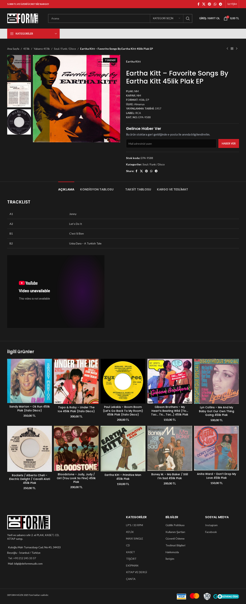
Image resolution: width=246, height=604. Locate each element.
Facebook (211, 532)
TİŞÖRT (131, 558)
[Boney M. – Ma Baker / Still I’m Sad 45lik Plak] (169, 448)
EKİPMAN (132, 565)
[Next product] (236, 48)
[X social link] (204, 4)
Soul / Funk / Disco (65, 48)
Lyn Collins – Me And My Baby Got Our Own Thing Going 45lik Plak (216, 411)
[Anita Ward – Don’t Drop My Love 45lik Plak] (216, 448)
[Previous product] (227, 48)
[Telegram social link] (220, 4)
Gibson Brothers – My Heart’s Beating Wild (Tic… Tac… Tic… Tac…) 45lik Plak (169, 410)
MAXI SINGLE (134, 538)
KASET (130, 552)
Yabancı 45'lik (42, 48)
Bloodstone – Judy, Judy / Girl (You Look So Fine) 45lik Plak (76, 478)
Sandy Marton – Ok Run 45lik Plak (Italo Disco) (29, 408)
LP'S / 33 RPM (134, 525)
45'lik (26, 48)
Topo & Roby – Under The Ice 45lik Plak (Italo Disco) (76, 409)
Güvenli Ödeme (175, 538)
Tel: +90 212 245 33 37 (22, 558)
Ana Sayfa (13, 48)
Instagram (211, 525)
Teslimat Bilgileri (175, 545)
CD (128, 545)
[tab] (66, 187)
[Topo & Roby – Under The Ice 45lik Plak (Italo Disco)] (76, 381)
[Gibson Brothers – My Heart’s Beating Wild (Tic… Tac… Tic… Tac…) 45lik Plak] (169, 381)
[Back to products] (232, 48)
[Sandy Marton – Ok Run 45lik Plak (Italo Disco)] (29, 381)
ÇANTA (131, 579)
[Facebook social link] (198, 4)
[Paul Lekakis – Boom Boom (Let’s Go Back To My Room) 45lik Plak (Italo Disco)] (123, 381)
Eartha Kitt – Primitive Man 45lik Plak (123, 477)
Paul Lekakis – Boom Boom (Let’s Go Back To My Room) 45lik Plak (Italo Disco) (123, 410)
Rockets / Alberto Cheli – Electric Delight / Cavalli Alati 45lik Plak (29, 479)
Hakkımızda (172, 552)
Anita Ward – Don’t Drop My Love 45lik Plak (216, 476)
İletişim (169, 558)
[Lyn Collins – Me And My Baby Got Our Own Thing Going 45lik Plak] (216, 381)
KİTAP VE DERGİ (136, 572)
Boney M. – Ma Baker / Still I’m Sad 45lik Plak (169, 476)
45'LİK (130, 532)
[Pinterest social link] (209, 4)
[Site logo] (22, 18)
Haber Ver (229, 143)
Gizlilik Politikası (175, 525)
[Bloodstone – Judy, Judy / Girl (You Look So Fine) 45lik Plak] (76, 448)
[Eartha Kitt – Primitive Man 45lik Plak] (123, 448)
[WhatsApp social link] (215, 4)
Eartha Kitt (133, 61)
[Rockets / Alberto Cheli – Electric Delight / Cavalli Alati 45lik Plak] (29, 449)
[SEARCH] (187, 18)
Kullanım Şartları (175, 532)
